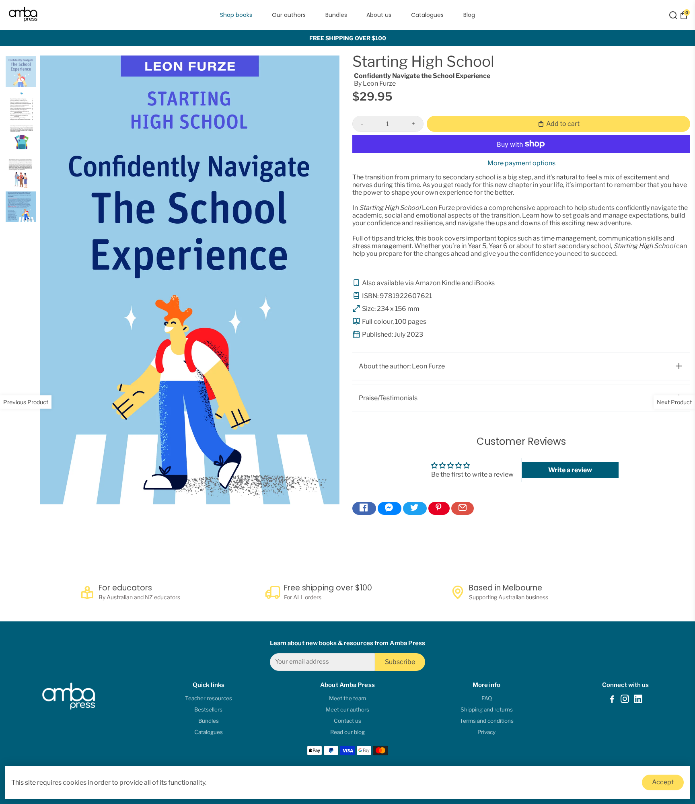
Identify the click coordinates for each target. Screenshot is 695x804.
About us (378, 15)
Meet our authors (347, 709)
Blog (469, 15)
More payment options (521, 163)
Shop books (236, 15)
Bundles (336, 15)
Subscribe (400, 662)
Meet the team (347, 698)
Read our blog (347, 732)
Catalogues (427, 15)
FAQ (486, 698)
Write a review (570, 470)
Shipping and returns (487, 709)
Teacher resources (208, 698)
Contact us (347, 721)
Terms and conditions (487, 721)
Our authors (289, 15)
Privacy (486, 732)
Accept (663, 782)
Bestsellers (208, 709)
